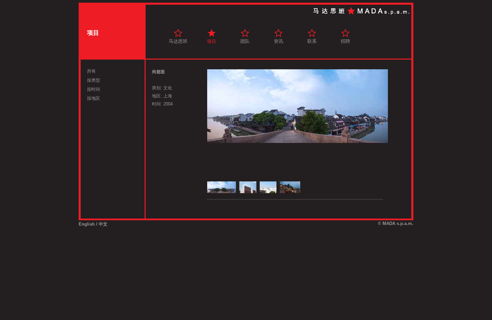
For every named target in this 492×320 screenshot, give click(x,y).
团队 (245, 41)
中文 (103, 224)
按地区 (93, 98)
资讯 (278, 41)
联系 (312, 41)
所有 (91, 71)
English (87, 224)
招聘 (345, 41)
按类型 (93, 80)
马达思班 (178, 41)
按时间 (93, 89)
